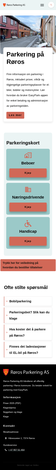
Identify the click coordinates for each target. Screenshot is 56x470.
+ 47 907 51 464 (16, 450)
